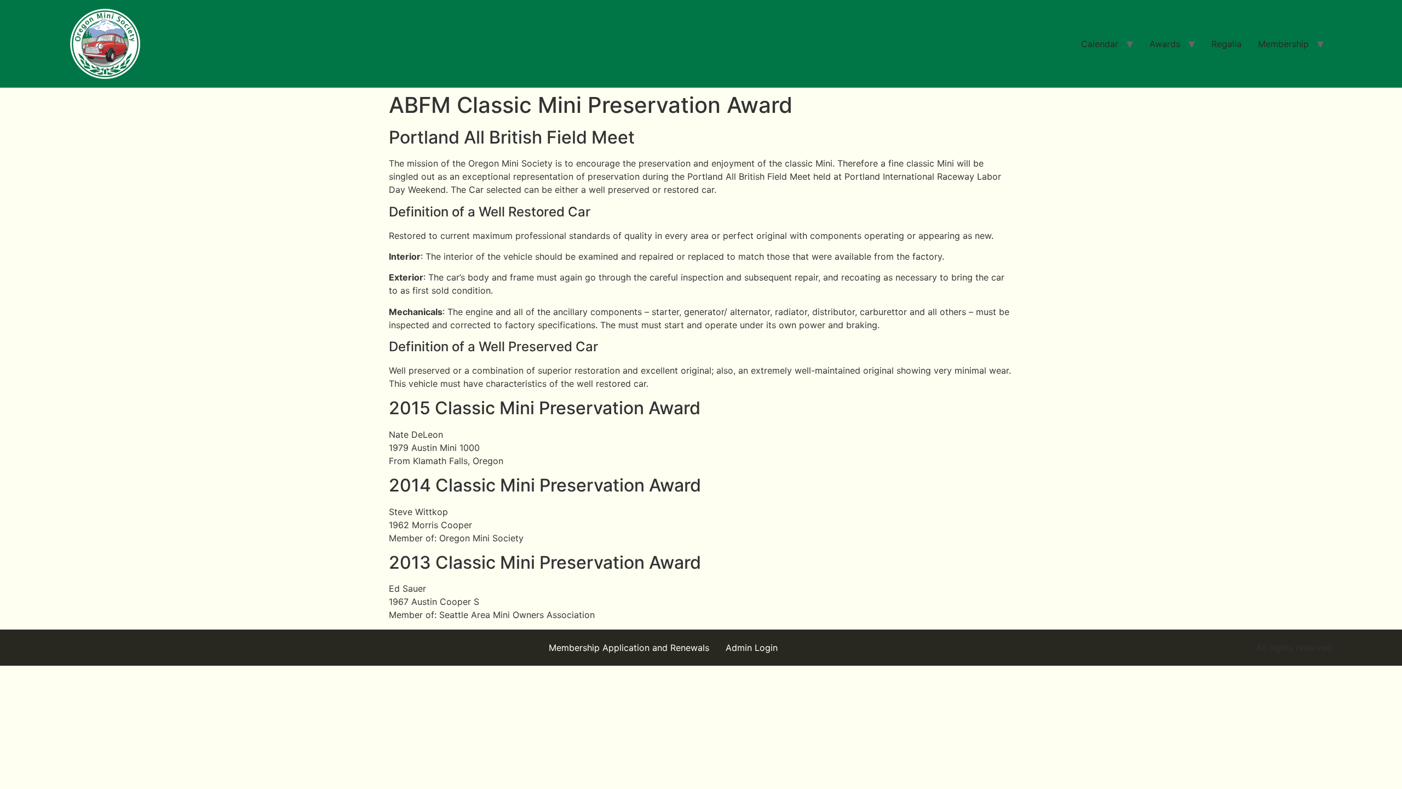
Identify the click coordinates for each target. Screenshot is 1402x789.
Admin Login (752, 647)
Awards (1165, 43)
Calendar (1099, 43)
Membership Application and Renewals (629, 647)
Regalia (1226, 43)
